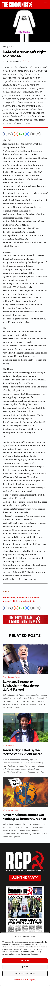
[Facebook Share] (5, 134)
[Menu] (45, 3)
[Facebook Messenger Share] (27, 134)
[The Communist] (17, 6)
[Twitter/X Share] (10, 134)
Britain (26, 61)
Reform (17, 677)
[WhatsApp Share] (21, 134)
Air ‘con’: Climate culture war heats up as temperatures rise (24, 817)
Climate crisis (13, 810)
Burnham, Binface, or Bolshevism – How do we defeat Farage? (21, 685)
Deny (25, 967)
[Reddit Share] (16, 134)
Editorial (11, 677)
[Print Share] (38, 134)
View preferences (25, 973)
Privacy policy (30, 980)
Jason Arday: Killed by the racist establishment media (22, 752)
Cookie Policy (18, 980)
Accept (25, 961)
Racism (10, 746)
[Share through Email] (32, 134)
